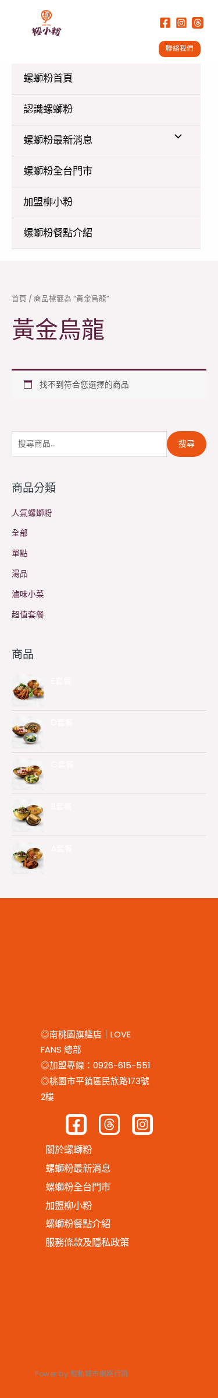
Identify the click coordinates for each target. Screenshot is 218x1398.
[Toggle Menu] (175, 137)
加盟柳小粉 (48, 202)
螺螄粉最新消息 (57, 140)
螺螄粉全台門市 (57, 171)
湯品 (20, 573)
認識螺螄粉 (48, 109)
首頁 (19, 298)
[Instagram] (181, 23)
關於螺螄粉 (68, 1149)
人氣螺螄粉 (32, 513)
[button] (182, 49)
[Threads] (198, 23)
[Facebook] (165, 23)
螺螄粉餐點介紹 (57, 233)
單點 (20, 553)
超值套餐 (28, 614)
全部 (20, 533)
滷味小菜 (28, 594)
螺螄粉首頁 (48, 78)
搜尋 (186, 443)
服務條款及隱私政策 (87, 1242)
